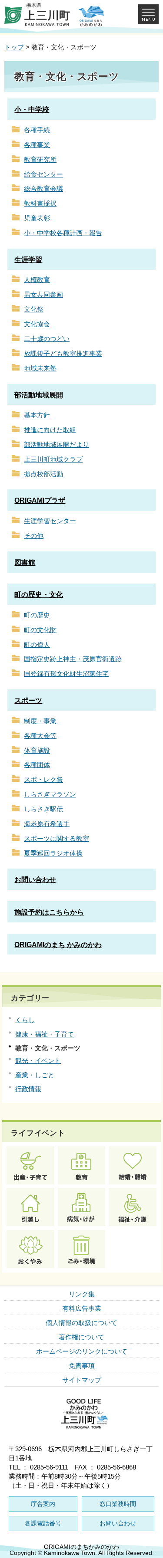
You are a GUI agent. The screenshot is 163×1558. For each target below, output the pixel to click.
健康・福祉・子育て (44, 1034)
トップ (14, 47)
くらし (25, 1019)
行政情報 (28, 1088)
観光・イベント (38, 1060)
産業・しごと (34, 1075)
